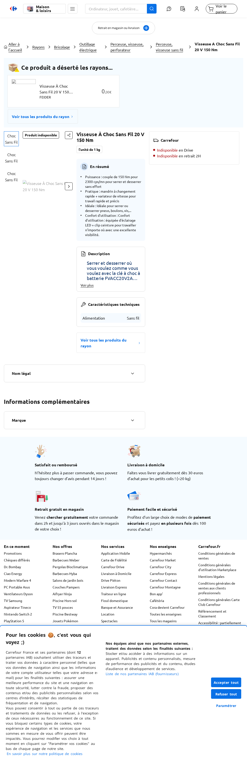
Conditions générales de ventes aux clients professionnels (216, 588)
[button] (72, 9)
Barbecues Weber (66, 560)
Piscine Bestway (65, 614)
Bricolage (62, 46)
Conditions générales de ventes (216, 555)
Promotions (13, 553)
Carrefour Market (163, 560)
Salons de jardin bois (68, 580)
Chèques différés (17, 560)
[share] (69, 135)
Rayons (38, 46)
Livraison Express (114, 587)
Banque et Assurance (117, 607)
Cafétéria (157, 600)
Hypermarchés (161, 553)
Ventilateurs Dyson (18, 594)
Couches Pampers (66, 587)
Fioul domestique (114, 600)
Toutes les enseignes (165, 614)
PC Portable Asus (17, 587)
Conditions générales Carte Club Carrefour (219, 602)
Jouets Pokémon (65, 621)
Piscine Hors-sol (65, 600)
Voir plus (87, 285)
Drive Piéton (110, 580)
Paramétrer (226, 705)
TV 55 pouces (63, 607)
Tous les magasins (163, 621)
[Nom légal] (132, 373)
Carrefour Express (163, 573)
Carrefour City (160, 567)
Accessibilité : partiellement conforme (219, 625)
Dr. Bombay (12, 567)
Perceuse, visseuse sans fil (169, 47)
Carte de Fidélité (114, 560)
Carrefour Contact (163, 580)
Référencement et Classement (212, 613)
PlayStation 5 (14, 621)
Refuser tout (226, 694)
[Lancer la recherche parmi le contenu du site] (151, 8)
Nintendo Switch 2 (18, 614)
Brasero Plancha (65, 553)
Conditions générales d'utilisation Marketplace (217, 567)
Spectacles (109, 621)
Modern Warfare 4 (17, 580)
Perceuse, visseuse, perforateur (127, 47)
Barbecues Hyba (65, 573)
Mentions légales (211, 576)
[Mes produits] (183, 9)
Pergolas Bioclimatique (70, 567)
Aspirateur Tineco (17, 607)
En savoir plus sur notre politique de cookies (44, 753)
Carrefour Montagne (165, 587)
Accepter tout (226, 682)
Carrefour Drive (112, 567)
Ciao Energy (13, 573)
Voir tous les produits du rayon (40, 116)
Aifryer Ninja (62, 594)
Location (107, 614)
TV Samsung (13, 600)
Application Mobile (115, 553)
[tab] (11, 138)
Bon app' (156, 594)
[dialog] (123, 694)
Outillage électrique (88, 47)
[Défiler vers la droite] (69, 186)
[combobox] (121, 9)
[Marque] (132, 420)
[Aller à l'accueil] (13, 9)
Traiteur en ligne (113, 594)
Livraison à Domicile (116, 573)
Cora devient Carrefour (167, 607)
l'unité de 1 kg (89, 149)
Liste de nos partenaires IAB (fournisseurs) (142, 673)
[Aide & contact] (169, 9)
